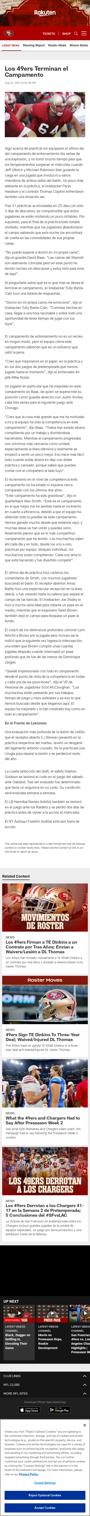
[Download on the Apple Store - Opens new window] (29, 1410)
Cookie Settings (45, 1482)
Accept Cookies (45, 1507)
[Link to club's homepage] (8, 31)
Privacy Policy (28, 1474)
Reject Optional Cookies (45, 1495)
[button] (45, 1278)
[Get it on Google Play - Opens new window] (59, 1412)
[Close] (85, 1425)
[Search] (76, 33)
